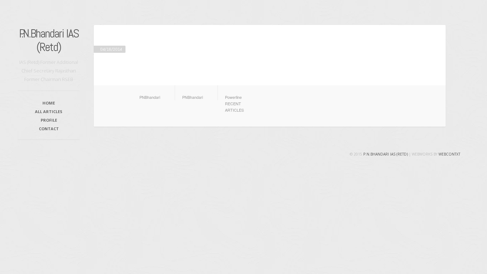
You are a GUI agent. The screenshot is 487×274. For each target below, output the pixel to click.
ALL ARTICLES (48, 111)
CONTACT (49, 128)
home (48, 103)
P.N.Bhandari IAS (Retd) (49, 40)
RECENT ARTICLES (234, 107)
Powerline (233, 97)
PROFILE (49, 120)
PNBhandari (149, 97)
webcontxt (449, 154)
